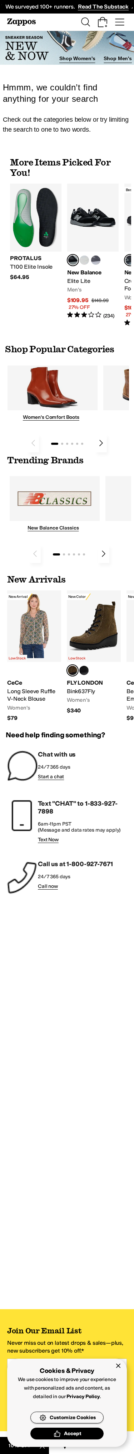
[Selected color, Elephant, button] (72, 670)
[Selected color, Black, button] (73, 260)
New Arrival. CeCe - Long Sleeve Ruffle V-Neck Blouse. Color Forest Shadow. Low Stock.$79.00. (34, 656)
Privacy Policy (83, 1397)
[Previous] (33, 443)
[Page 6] (82, 444)
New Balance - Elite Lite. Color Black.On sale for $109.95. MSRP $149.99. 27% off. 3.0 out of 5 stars (93, 252)
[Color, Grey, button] (95, 260)
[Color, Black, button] (84, 670)
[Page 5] (77, 444)
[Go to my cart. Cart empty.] (102, 22)
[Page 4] (72, 444)
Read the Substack (103, 6)
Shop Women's (77, 58)
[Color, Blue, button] (84, 260)
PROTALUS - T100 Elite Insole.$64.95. (35, 232)
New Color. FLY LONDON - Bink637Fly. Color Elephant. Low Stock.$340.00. (94, 652)
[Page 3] (67, 444)
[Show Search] (85, 22)
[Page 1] (54, 444)
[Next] (101, 443)
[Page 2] (62, 444)
